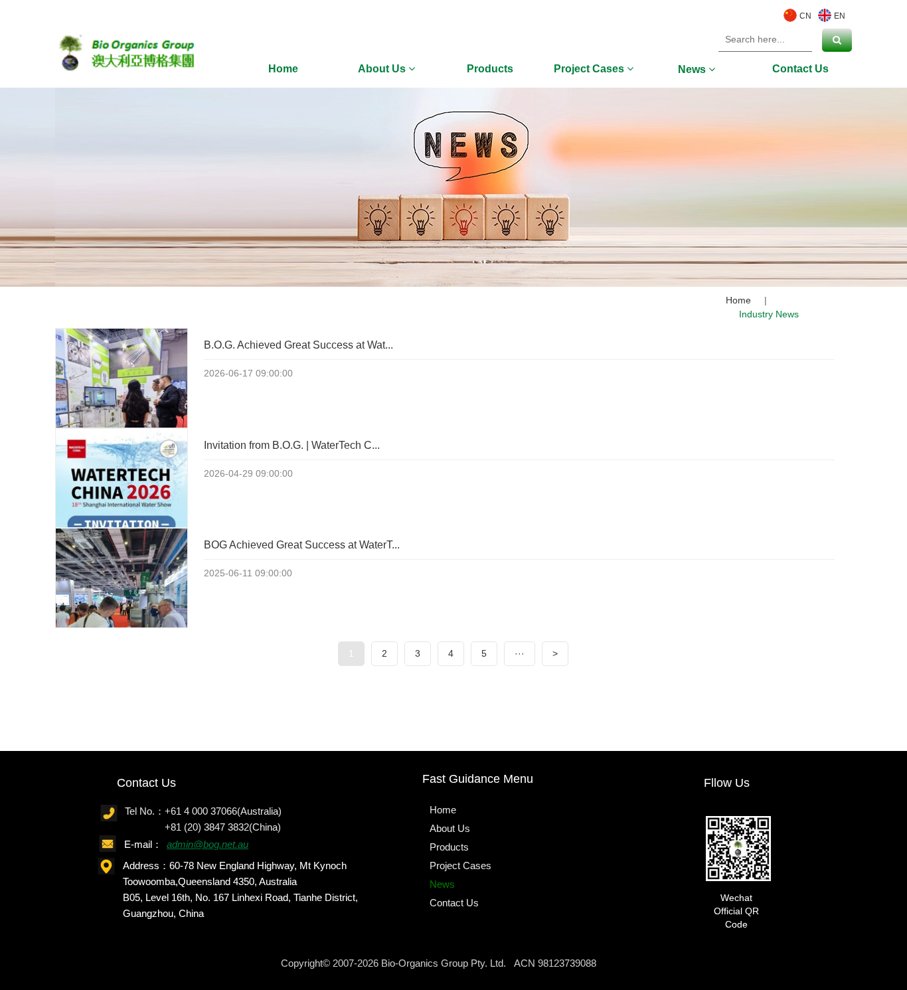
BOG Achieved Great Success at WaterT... (302, 544)
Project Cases (590, 68)
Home (283, 68)
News (693, 69)
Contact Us (800, 68)
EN (839, 15)
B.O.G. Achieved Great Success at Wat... (298, 345)
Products (490, 68)
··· (520, 653)
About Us (383, 68)
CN (805, 15)
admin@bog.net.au (207, 844)
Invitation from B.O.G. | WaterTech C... (292, 445)
